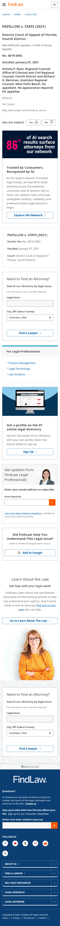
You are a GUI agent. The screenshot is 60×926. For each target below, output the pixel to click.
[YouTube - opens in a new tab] (15, 843)
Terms (5, 918)
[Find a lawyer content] (54, 873)
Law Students (17, 374)
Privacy (16, 918)
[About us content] (54, 864)
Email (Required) (13, 496)
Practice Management (22, 363)
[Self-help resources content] (54, 883)
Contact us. (31, 803)
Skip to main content (30, 3)
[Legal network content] (54, 902)
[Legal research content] (54, 892)
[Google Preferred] (5, 853)
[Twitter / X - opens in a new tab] (25, 843)
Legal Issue (13, 297)
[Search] (54, 4)
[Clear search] (50, 317)
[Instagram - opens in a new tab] (35, 843)
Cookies (42, 918)
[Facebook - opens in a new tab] (5, 843)
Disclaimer (29, 918)
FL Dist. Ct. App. (31, 14)
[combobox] (30, 303)
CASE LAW (6, 14)
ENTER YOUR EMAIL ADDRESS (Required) (22, 819)
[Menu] (4, 4)
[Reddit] (45, 843)
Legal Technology (19, 368)
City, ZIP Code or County (20, 311)
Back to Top (31, 766)
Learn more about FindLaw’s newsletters (23, 513)
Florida (17, 14)
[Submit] (52, 502)
